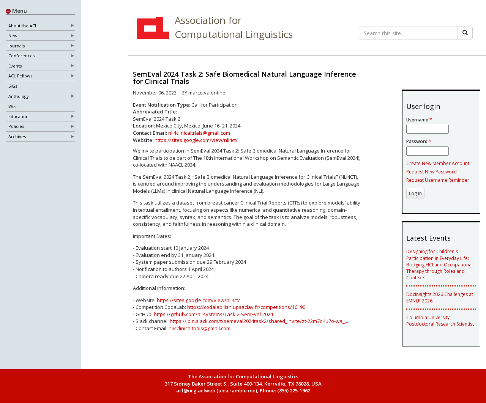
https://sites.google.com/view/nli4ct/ (196, 140)
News (13, 35)
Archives (17, 136)
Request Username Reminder (437, 180)
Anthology (18, 96)
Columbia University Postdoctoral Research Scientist (440, 320)
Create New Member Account (437, 163)
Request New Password (431, 171)
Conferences (21, 55)
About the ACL (22, 25)
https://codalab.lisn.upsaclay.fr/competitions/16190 (246, 307)
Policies (16, 126)
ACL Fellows (20, 76)
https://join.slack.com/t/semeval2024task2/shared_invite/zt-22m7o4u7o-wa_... (259, 321)
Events (15, 66)
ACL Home (152, 29)
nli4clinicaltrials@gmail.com (199, 132)
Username (419, 119)
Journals (16, 46)
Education (18, 116)
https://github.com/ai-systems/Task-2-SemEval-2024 (213, 314)
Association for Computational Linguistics (234, 27)
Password (418, 141)
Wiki (12, 106)
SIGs (12, 86)
